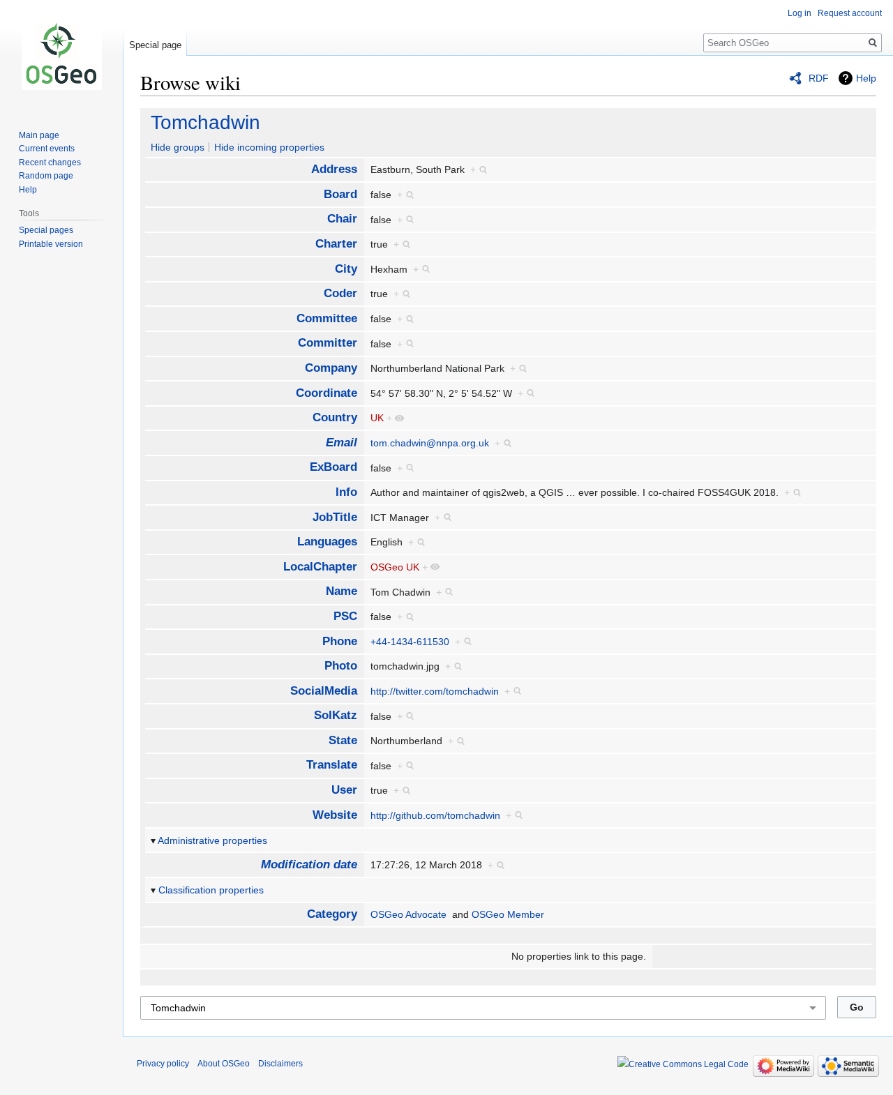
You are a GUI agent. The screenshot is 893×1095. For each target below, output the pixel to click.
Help (866, 78)
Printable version (51, 244)
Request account (850, 13)
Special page (155, 45)
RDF (819, 78)
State (343, 740)
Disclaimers (280, 1063)
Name (341, 591)
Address (334, 169)
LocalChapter (320, 566)
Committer (327, 342)
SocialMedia (323, 690)
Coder (340, 293)
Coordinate (326, 393)
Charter (336, 243)
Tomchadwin (205, 122)
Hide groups (177, 147)
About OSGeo (223, 1063)
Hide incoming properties (269, 147)
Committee (327, 318)
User (344, 789)
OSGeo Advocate (408, 914)
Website (335, 815)
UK (377, 417)
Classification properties (211, 890)
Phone (339, 641)
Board (340, 194)
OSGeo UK (394, 567)
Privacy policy (163, 1063)
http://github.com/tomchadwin (435, 815)
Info (346, 492)
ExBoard (333, 467)
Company (331, 368)
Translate (331, 764)
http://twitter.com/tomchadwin (434, 691)
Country (335, 417)
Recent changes (50, 162)
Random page (46, 176)
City (346, 268)
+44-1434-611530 (409, 641)
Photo (340, 665)
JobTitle (335, 517)
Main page (39, 135)
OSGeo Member (508, 914)
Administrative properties (212, 840)
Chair (342, 218)
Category (332, 914)
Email (341, 442)
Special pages (46, 230)
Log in (799, 13)
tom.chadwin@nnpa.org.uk (429, 442)
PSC (345, 616)
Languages (327, 541)
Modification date (309, 864)
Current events (47, 148)
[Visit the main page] (61, 56)
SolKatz (335, 715)
